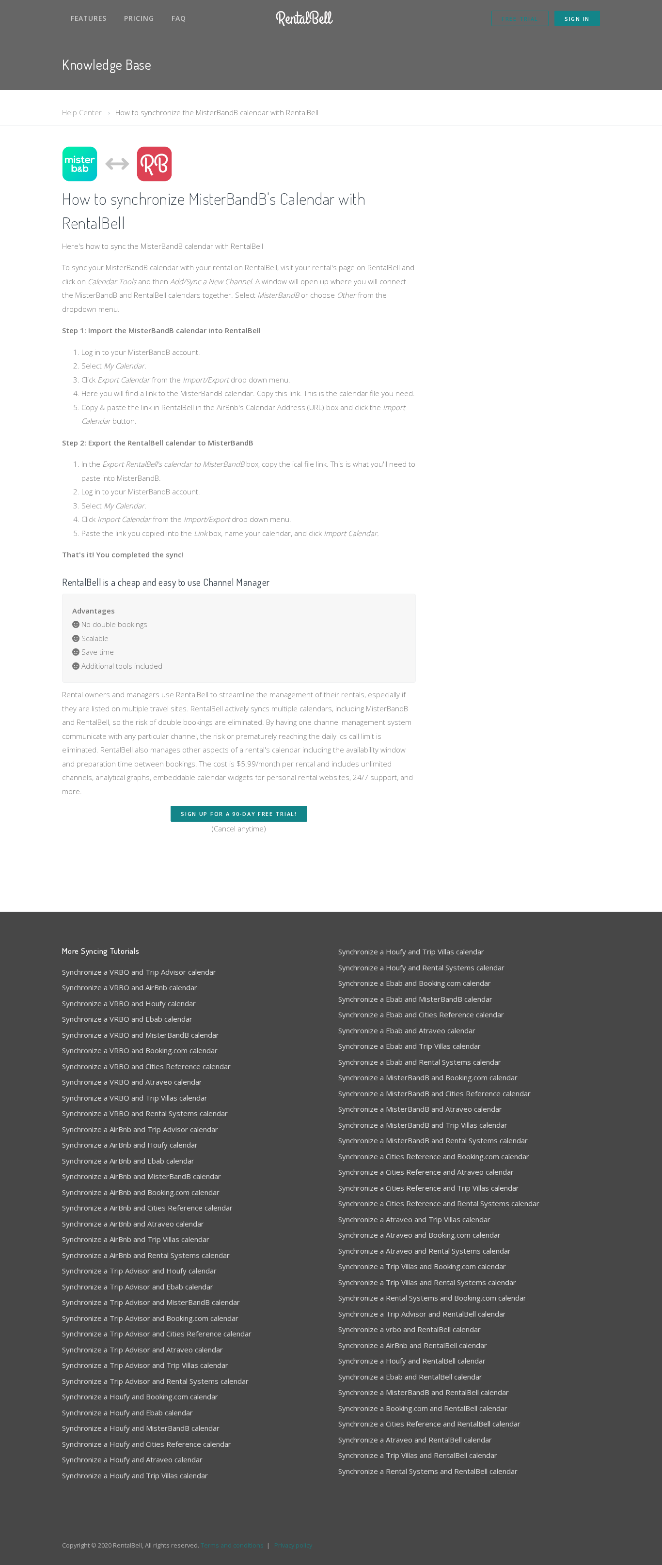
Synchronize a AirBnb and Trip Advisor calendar (140, 1129)
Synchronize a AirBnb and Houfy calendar (130, 1145)
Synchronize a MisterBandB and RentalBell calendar (423, 1392)
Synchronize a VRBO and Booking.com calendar (140, 1050)
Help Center (82, 112)
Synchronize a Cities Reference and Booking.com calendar (433, 1156)
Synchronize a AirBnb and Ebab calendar (128, 1161)
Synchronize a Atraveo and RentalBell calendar (415, 1439)
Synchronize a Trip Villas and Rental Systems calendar (427, 1282)
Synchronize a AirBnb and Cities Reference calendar (147, 1207)
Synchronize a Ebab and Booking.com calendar (414, 983)
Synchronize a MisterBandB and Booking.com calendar (428, 1077)
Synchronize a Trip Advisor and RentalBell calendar (422, 1314)
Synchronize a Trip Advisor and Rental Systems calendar (155, 1381)
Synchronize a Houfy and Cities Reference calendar (146, 1444)
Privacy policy (293, 1545)
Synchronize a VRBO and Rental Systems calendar (145, 1113)
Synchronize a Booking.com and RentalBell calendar (422, 1408)
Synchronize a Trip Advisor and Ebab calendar (137, 1286)
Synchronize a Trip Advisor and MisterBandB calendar (151, 1302)
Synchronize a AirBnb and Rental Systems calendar (146, 1255)
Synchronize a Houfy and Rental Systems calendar (421, 967)
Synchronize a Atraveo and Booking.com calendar (419, 1235)
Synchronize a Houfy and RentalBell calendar (412, 1361)
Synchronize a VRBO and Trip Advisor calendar (139, 972)
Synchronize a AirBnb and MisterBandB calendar (141, 1176)
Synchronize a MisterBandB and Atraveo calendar (420, 1109)
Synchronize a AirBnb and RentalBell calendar (412, 1345)
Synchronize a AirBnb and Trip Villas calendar (135, 1239)
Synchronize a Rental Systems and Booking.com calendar (432, 1298)
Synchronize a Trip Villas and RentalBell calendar (417, 1455)
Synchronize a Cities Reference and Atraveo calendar (426, 1172)
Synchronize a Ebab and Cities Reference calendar (421, 1014)
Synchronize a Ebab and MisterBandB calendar (415, 999)
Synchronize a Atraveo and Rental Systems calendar (424, 1251)
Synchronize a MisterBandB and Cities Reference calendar (434, 1093)
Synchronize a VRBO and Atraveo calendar (132, 1082)
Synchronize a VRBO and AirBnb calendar (129, 987)
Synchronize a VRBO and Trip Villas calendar (134, 1098)
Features (89, 18)
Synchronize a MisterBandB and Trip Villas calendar (422, 1125)
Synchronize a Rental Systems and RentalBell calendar (428, 1471)
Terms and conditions (232, 1545)
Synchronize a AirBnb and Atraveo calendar (133, 1223)
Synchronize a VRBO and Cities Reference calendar (146, 1066)
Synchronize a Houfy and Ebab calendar (127, 1412)
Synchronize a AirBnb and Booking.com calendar (141, 1192)
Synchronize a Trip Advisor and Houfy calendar (139, 1270)
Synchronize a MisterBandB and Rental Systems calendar (433, 1140)
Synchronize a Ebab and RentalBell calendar (410, 1376)
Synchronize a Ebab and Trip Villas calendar (409, 1046)
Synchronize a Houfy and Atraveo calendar (132, 1459)
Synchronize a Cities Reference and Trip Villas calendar (428, 1188)
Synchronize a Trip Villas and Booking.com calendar (422, 1266)
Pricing (139, 18)
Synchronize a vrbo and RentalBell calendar (409, 1329)
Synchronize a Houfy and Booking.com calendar (140, 1396)
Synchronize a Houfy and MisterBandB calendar (141, 1428)
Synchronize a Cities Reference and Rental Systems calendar (438, 1203)
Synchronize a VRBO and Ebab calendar (127, 1019)
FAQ (179, 18)
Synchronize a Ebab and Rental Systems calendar (419, 1062)
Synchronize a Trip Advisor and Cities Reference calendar (157, 1333)
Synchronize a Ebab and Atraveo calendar (406, 1030)
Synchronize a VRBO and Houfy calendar (129, 1003)
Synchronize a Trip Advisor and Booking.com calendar (150, 1318)
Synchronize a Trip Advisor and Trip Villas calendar (145, 1365)
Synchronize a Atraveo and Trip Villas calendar (414, 1219)
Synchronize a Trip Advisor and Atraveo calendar (142, 1349)
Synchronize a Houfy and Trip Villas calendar (135, 1475)
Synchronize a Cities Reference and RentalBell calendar (429, 1423)
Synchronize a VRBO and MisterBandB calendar (140, 1035)
